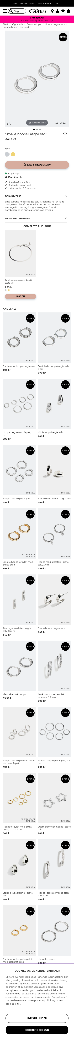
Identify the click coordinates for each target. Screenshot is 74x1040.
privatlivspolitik (43, 1000)
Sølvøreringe (34, 24)
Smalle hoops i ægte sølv (17, 27)
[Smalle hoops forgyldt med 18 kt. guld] (14, 154)
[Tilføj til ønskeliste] (65, 134)
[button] (58, 11)
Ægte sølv (17, 24)
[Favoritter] (64, 11)
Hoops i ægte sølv (55, 24)
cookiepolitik (13, 1003)
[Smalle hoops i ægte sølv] (8, 154)
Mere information (17, 218)
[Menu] (5, 11)
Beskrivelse (13, 196)
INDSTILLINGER (37, 1018)
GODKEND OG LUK (37, 1030)
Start (5, 24)
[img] (34, 129)
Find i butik (15, 177)
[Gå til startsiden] (37, 11)
